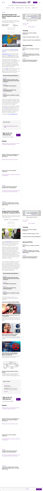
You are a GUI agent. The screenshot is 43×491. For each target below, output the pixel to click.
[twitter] (11, 32)
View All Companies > (31, 26)
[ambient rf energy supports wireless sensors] (11, 365)
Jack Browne (6, 219)
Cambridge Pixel (15, 25)
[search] (4, 2)
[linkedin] (9, 32)
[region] (21, 489)
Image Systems (8, 241)
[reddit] (12, 32)
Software (3, 12)
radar (5, 107)
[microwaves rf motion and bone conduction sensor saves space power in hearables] (11, 328)
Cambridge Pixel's (5, 53)
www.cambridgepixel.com (12, 114)
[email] (14, 32)
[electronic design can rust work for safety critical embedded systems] (11, 346)
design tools (10, 55)
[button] (2, 2)
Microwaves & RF (16, 219)
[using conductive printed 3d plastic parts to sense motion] (11, 309)
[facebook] (8, 32)
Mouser (24, 24)
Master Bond (25, 23)
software (7, 68)
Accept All (39, 489)
